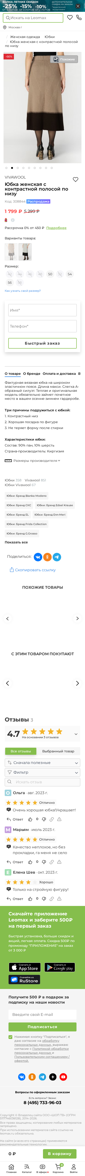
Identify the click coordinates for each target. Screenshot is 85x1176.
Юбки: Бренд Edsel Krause (55, 505)
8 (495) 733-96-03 (42, 1102)
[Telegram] (57, 557)
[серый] (25, 251)
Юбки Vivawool (20, 485)
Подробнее (56, 228)
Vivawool (15, 177)
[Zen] (53, 1077)
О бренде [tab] (31, 373)
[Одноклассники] (47, 557)
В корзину (60, 1153)
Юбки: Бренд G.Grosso (22, 533)
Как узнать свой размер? (23, 290)
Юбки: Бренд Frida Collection (27, 524)
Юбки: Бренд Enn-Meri (49, 514)
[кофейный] (11, 251)
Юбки (13, 480)
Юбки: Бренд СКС (19, 505)
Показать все (16, 542)
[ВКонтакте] (38, 557)
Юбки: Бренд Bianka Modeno (27, 495)
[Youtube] (63, 1077)
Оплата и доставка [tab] (59, 373)
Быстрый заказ (42, 343)
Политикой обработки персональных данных (41, 1051)
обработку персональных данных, (36, 1043)
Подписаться (43, 1027)
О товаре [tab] (13, 373)
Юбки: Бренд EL (18, 514)
